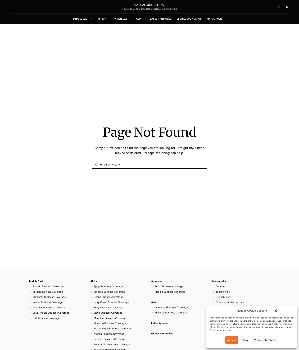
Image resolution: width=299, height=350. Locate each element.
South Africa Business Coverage (112, 344)
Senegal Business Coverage (109, 339)
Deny (245, 340)
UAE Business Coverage (46, 318)
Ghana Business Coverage (108, 296)
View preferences (265, 340)
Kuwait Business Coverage (48, 302)
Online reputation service (230, 302)
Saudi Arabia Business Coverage (51, 312)
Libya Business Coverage (108, 312)
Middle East (81, 18)
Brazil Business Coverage (169, 286)
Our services (223, 296)
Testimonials (223, 291)
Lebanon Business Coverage (49, 307)
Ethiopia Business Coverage (109, 291)
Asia (139, 18)
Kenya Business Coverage (108, 307)
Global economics (189, 18)
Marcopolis (215, 18)
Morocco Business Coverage (110, 323)
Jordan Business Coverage (48, 291)
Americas (121, 18)
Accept (231, 340)
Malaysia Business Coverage (171, 312)
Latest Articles (160, 18)
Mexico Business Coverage (170, 291)
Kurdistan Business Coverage (49, 296)
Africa (102, 18)
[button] (276, 310)
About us (221, 286)
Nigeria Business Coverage (109, 333)
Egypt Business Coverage (108, 286)
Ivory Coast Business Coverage (111, 302)
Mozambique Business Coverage (112, 328)
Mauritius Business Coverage (110, 318)
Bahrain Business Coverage (48, 286)
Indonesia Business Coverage (171, 307)
